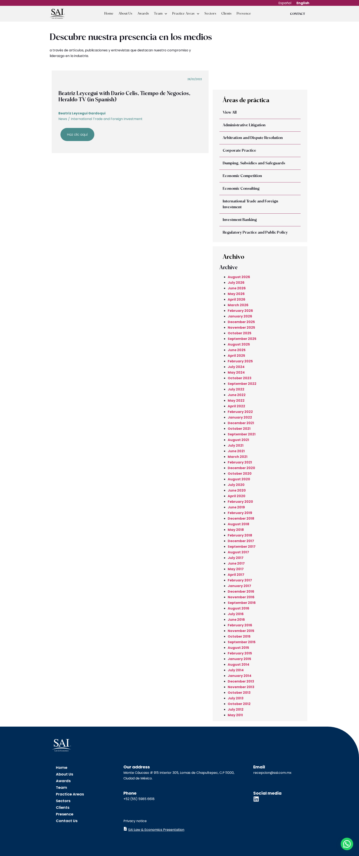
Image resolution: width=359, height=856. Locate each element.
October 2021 (239, 428)
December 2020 (241, 468)
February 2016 (240, 625)
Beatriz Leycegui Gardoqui (82, 113)
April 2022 (236, 406)
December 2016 (241, 591)
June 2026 (237, 288)
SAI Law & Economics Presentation (156, 829)
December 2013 (241, 681)
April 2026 (236, 299)
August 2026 (239, 277)
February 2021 (240, 462)
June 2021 (236, 451)
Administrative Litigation (244, 125)
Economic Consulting (241, 189)
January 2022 (240, 417)
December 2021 (241, 423)
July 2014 (236, 670)
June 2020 (237, 490)
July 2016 (236, 614)
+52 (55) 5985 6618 (139, 799)
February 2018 (240, 535)
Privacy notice (135, 821)
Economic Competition (242, 176)
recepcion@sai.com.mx (272, 772)
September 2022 (242, 383)
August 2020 (239, 479)
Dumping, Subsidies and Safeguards (254, 163)
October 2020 (240, 473)
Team (158, 14)
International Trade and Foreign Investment (107, 118)
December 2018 (241, 518)
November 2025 (241, 327)
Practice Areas (183, 14)
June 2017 (236, 563)
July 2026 (236, 282)
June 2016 (236, 619)
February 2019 (240, 512)
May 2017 (236, 569)
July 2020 (236, 484)
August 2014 (238, 664)
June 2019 (236, 507)
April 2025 (236, 355)
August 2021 (238, 439)
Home (108, 14)
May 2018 (236, 529)
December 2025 (241, 322)
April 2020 (236, 496)
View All (230, 112)
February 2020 (240, 501)
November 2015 (241, 630)
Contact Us (66, 820)
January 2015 (239, 659)
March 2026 (238, 305)
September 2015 (242, 642)
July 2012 (235, 709)
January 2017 (239, 585)
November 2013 (241, 687)
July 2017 (235, 557)
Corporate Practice (239, 151)
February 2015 (240, 653)
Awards (143, 14)
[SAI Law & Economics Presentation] (125, 829)
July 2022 (236, 389)
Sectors (210, 14)
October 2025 (239, 333)
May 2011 (235, 715)
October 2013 (239, 692)
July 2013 (235, 698)
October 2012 (239, 703)
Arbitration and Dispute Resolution (253, 138)
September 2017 (242, 546)
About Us (125, 14)
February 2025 (240, 361)
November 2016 (241, 597)
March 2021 (237, 456)
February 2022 (240, 411)
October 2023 (239, 378)
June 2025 (237, 350)
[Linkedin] (256, 799)
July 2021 (235, 445)
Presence (244, 14)
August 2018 (238, 524)
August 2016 (238, 608)
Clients (226, 14)
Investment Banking (240, 220)
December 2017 (241, 541)
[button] (347, 844)
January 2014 (239, 675)
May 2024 (236, 372)
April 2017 (236, 574)
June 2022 (237, 395)
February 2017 (240, 580)
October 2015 (239, 636)
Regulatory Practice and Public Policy (255, 232)
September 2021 (242, 434)
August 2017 (238, 552)
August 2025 (239, 344)
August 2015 (238, 647)
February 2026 (240, 310)
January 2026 (240, 316)
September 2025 (242, 338)
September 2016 (242, 602)
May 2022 (236, 400)
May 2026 (236, 293)
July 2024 (236, 366)
